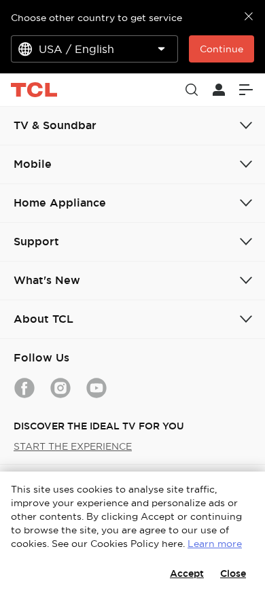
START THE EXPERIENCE (73, 446)
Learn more (215, 543)
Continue (221, 49)
